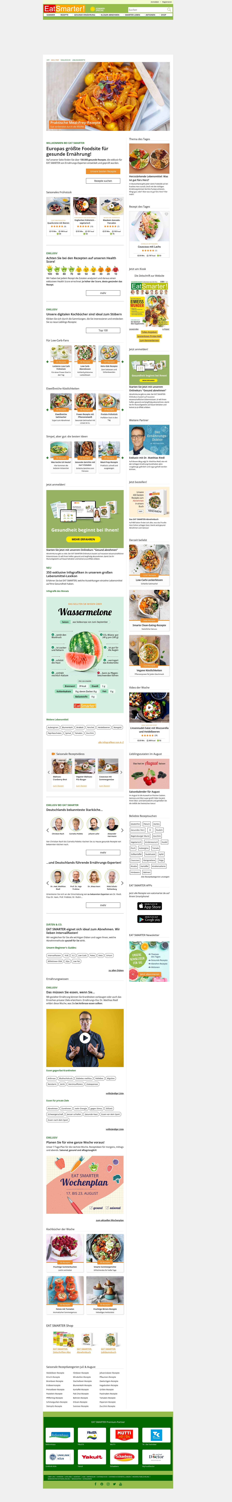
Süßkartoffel (136, 854)
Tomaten (79, 733)
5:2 (73, 955)
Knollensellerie (159, 866)
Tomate (155, 848)
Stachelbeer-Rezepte (82, 1381)
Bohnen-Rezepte (80, 1398)
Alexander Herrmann (112, 835)
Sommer (51, 15)
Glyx (67, 961)
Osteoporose (92, 1084)
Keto (101, 955)
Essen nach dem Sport (58, 1120)
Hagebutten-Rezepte (109, 1385)
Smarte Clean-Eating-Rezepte (149, 625)
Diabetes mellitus (84, 1078)
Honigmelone (149, 860)
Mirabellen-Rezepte (82, 1377)
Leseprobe (134, 329)
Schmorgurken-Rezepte (56, 1402)
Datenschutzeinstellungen (120, 1477)
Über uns (51, 1477)
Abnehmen (53, 1108)
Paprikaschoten (55, 733)
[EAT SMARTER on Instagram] (108, 1484)
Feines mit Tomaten (65, 1309)
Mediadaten (76, 1479)
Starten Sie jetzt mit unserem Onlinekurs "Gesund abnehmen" (82, 549)
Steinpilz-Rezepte (54, 1406)
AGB (83, 1477)
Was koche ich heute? (61, 462)
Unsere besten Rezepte (103, 171)
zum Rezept (58, 786)
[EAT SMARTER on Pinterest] (102, 1484)
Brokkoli (80, 727)
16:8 (66, 955)
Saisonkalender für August (144, 791)
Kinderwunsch (151, 842)
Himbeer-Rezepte (81, 1373)
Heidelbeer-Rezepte (55, 1373)
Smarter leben (132, 15)
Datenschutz (102, 1477)
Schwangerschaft (55, 1114)
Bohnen (146, 872)
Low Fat (76, 961)
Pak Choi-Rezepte (81, 1393)
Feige (161, 860)
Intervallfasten (54, 955)
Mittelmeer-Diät (55, 961)
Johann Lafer (94, 833)
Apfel (161, 854)
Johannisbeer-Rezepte (109, 1373)
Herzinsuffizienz (75, 1084)
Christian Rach (58, 833)
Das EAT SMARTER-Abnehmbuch (143, 519)
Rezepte (64, 15)
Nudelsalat (150, 854)
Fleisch (147, 824)
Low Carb (82, 955)
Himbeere (135, 872)
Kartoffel (144, 866)
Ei (150, 830)
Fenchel (90, 727)
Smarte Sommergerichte (105, 1267)
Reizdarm (52, 1084)
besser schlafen (74, 1114)
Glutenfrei (135, 824)
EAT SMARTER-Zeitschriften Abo (62, 1351)
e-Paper (165, 329)
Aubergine (143, 848)
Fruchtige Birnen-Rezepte (105, 1309)
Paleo (92, 955)
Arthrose (52, 1078)
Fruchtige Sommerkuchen (65, 1267)
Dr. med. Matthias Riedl (58, 887)
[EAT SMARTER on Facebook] (95, 1484)
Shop (163, 15)
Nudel (164, 842)
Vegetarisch (136, 842)
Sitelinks (68, 1477)
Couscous (135, 860)
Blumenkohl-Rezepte (82, 1385)
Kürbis (157, 824)
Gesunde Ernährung (84, 15)
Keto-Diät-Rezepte (109, 366)
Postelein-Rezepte (54, 1393)
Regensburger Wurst (140, 836)
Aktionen (150, 15)
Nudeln (159, 830)
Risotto (134, 866)
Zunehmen (66, 1108)
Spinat (68, 733)
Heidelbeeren (104, 727)
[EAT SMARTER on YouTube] (121, 1484)
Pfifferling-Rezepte (54, 1398)
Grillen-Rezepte (107, 1389)
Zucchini (90, 733)
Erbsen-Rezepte (80, 1402)
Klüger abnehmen (110, 15)
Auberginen (53, 727)
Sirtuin (109, 955)
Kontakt (77, 1477)
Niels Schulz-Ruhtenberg (112, 887)
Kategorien (87, 1479)
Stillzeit (109, 1108)
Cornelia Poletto (76, 833)
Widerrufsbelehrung (140, 1477)
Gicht (62, 1084)
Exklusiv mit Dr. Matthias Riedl (147, 457)
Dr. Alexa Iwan (94, 886)
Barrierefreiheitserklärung (59, 1479)
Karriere (60, 1477)
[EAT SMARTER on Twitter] (114, 1484)
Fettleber (99, 1078)
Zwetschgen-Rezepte (109, 1381)
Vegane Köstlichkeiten (149, 670)
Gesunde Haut (91, 1114)
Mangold (118, 727)
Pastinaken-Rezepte (108, 1393)
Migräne (111, 1078)
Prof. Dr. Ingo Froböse (76, 887)
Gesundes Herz (137, 830)
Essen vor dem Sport (110, 1114)
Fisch (133, 848)
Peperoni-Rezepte (108, 1402)
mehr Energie (81, 1108)
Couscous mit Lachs (149, 246)
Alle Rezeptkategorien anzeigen (155, 876)
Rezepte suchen (103, 180)
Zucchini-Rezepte (107, 1406)
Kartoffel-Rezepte (81, 1389)
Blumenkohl (67, 727)
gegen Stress (96, 1108)
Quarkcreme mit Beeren (58, 223)
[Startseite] (64, 8)
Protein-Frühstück (109, 414)
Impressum (91, 1477)
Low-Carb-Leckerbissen (149, 580)
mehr (103, 293)
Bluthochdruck (65, 1078)
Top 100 (103, 330)
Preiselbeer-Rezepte (55, 1389)
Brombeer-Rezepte (54, 1381)
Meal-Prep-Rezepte (109, 462)
